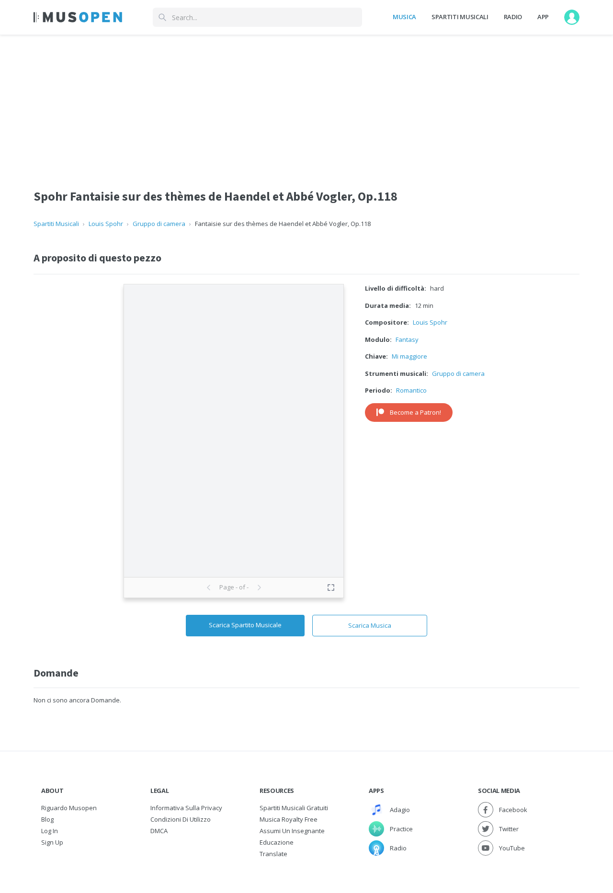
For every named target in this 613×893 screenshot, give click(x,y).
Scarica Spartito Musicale (245, 625)
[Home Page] (78, 17)
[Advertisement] (306, 102)
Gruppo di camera (159, 223)
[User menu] (571, 17)
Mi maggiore (409, 356)
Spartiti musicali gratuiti (294, 807)
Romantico (411, 390)
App (543, 16)
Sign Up (52, 842)
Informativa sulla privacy (186, 807)
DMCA (159, 830)
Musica (404, 16)
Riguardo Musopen (69, 807)
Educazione (277, 842)
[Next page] (259, 587)
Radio (513, 16)
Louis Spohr (106, 223)
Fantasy (407, 339)
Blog (47, 819)
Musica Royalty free (289, 819)
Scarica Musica (369, 625)
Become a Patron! (415, 412)
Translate (273, 853)
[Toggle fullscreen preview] (331, 587)
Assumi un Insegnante (292, 830)
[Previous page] (209, 587)
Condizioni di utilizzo (180, 819)
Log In (49, 830)
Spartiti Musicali (459, 16)
